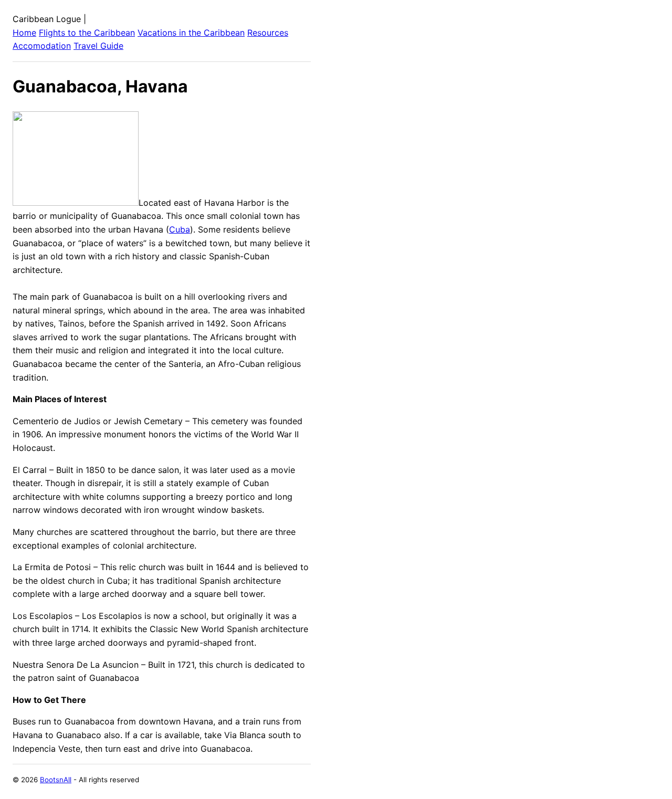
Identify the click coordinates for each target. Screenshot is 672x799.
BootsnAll (55, 779)
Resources (267, 32)
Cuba (179, 229)
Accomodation (42, 45)
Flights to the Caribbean (87, 32)
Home (24, 32)
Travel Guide (98, 45)
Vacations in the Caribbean (191, 32)
